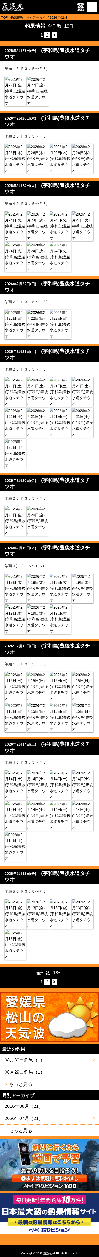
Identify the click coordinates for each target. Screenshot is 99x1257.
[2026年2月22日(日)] (15, 324)
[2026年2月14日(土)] (15, 785)
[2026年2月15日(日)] (15, 687)
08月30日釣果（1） (25, 1059)
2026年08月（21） (24, 1106)
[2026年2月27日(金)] (15, 91)
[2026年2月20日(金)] (15, 521)
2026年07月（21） (24, 1118)
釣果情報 (17, 17)
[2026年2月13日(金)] (15, 914)
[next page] (54, 35)
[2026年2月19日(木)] (15, 588)
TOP (4, 17)
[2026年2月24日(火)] (15, 226)
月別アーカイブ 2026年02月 (46, 17)
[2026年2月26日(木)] (15, 159)
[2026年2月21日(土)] (15, 392)
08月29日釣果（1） (25, 1072)
